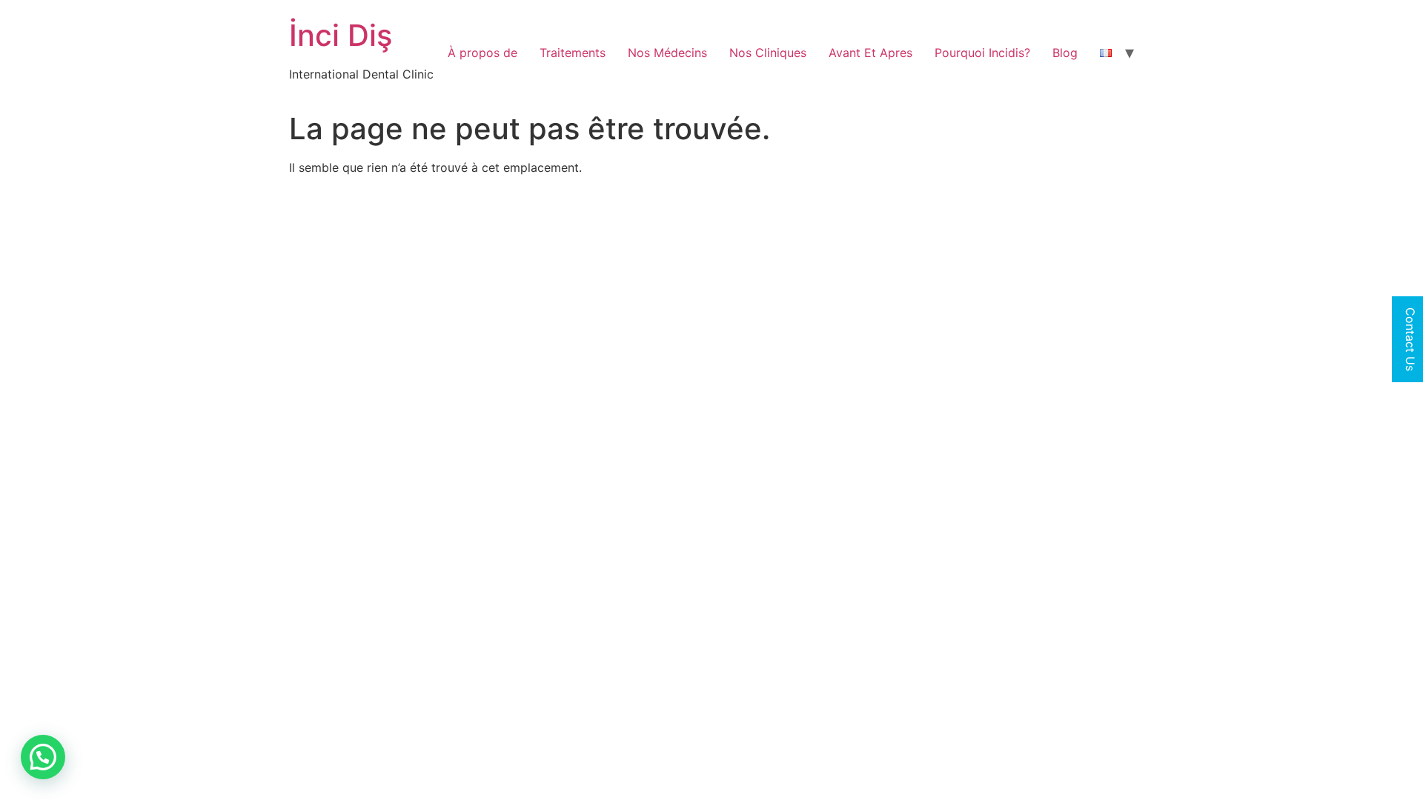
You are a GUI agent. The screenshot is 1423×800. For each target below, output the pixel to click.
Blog (1065, 52)
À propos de (482, 52)
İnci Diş (340, 35)
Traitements (573, 52)
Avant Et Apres (870, 52)
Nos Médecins (667, 52)
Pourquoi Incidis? (982, 52)
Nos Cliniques (767, 52)
